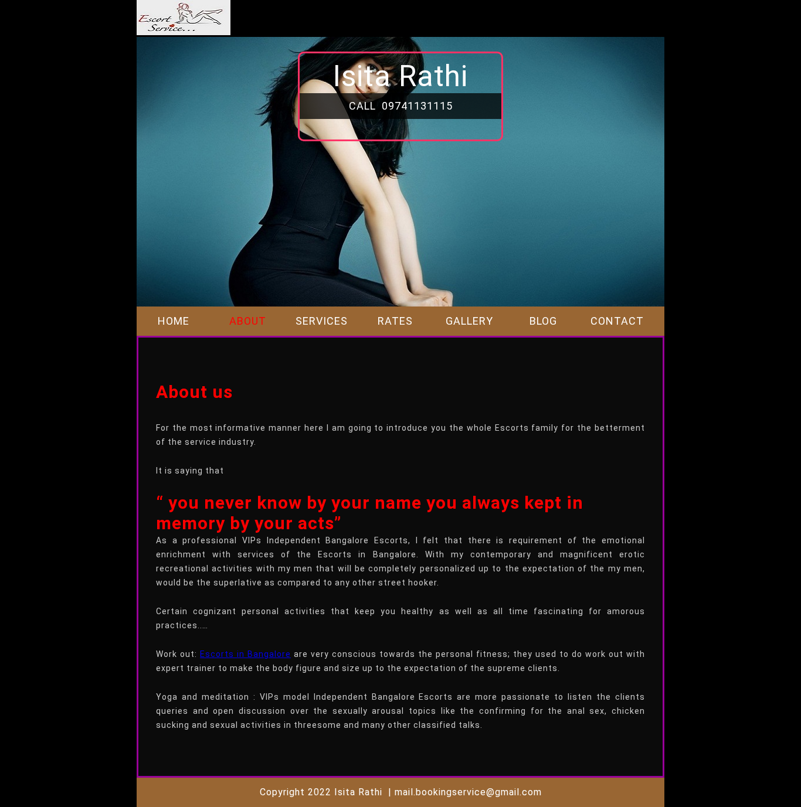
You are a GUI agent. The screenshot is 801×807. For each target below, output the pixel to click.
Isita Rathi (400, 76)
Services (322, 321)
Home (173, 321)
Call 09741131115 (401, 106)
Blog (543, 321)
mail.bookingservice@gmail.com (468, 792)
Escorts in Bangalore (245, 654)
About (247, 321)
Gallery (469, 321)
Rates (395, 321)
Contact (617, 321)
